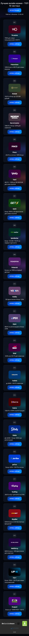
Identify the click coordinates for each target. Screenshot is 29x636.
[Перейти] (8, 623)
